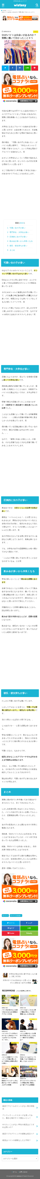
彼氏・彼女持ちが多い (17, 246)
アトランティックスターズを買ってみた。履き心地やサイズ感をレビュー (17, 1116)
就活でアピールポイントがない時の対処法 (18, 1107)
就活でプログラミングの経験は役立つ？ (18, 1134)
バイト (6, 915)
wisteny (20, 5)
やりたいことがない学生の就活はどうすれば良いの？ (18, 1125)
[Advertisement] (20, 199)
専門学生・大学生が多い (18, 232)
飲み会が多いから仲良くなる (20, 241)
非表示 (22, 223)
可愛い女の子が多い (16, 228)
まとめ (11, 250)
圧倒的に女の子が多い (17, 237)
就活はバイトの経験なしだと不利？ (16, 1140)
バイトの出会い (16, 915)
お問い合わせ (23, 1172)
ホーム (15, 1172)
